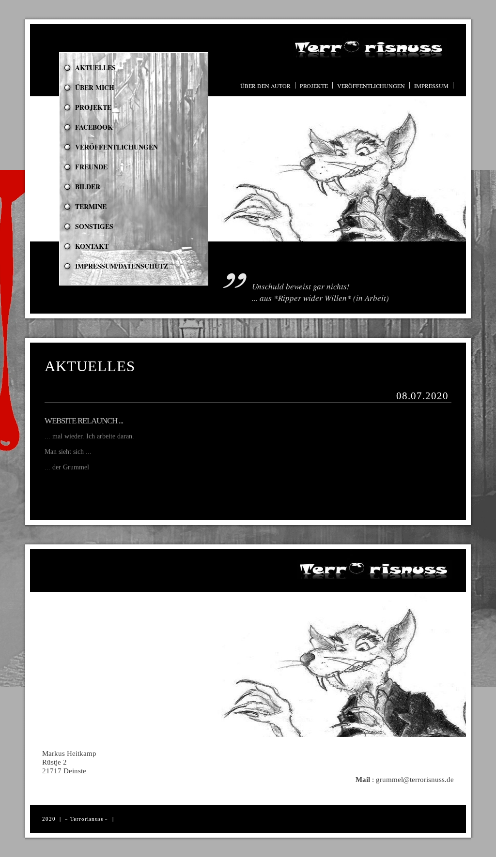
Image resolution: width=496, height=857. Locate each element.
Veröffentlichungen (371, 86)
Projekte (314, 86)
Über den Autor (265, 86)
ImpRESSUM (431, 86)
